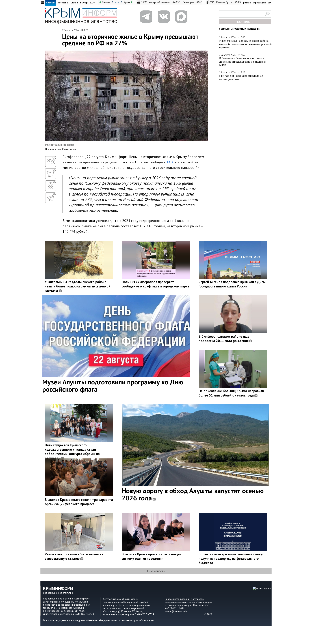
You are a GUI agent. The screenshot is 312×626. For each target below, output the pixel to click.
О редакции (259, 2)
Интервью (62, 2)
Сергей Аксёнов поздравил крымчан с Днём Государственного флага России (232, 284)
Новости (50, 2)
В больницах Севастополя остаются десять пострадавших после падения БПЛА (242, 61)
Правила (246, 2)
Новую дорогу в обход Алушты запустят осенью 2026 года (193, 494)
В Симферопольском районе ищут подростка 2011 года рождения (225, 338)
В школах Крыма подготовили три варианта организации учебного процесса (79, 501)
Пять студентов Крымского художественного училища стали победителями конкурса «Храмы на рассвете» (72, 451)
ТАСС (170, 162)
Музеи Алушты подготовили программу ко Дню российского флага (112, 385)
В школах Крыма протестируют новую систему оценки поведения (151, 556)
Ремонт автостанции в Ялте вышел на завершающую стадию (74, 556)
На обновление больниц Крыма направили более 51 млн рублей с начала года (231, 393)
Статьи (74, 2)
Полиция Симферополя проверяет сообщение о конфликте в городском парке (155, 284)
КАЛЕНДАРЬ (245, 22)
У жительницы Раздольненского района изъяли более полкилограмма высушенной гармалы (245, 44)
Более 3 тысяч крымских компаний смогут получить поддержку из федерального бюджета (231, 558)
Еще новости (156, 571)
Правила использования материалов (184, 599)
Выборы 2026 (87, 2)
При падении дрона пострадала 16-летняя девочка (241, 77)
